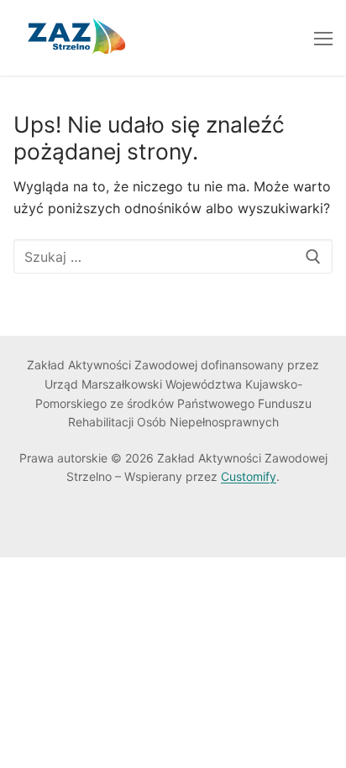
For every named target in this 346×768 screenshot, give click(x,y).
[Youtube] (78, 525)
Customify (248, 476)
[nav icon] (323, 37)
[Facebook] (26, 525)
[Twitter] (52, 525)
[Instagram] (104, 525)
